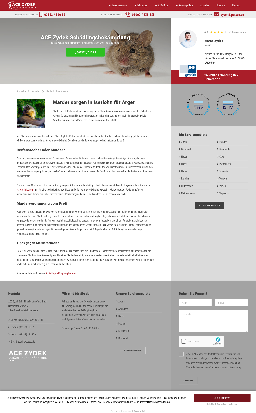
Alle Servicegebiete (209, 205)
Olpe (221, 156)
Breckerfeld (123, 331)
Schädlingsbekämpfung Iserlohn (61, 273)
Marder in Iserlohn (25, 189)
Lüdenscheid (187, 186)
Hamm (184, 171)
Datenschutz (115, 411)
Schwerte (223, 171)
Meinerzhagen (188, 193)
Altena (184, 142)
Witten (222, 186)
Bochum (122, 323)
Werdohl (223, 178)
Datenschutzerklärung (230, 367)
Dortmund (186, 149)
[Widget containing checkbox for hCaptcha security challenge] (201, 341)
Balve (121, 316)
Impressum (127, 411)
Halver (184, 164)
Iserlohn (185, 178)
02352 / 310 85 (87, 52)
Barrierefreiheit (139, 411)
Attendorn (123, 309)
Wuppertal (224, 193)
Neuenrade (224, 149)
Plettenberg (225, 164)
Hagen (184, 156)
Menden (223, 142)
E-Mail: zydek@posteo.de (23, 341)
